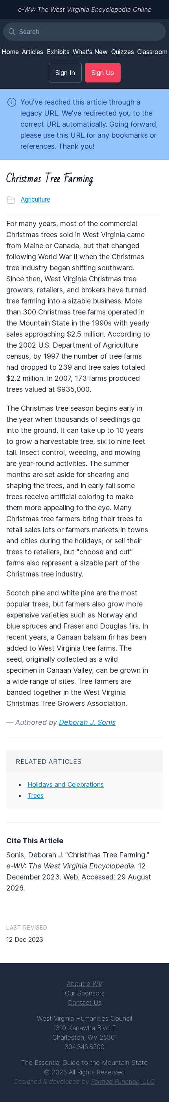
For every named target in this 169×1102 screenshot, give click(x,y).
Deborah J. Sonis (87, 722)
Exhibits (58, 52)
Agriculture (35, 199)
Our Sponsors (85, 993)
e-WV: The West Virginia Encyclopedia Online (84, 9)
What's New (90, 52)
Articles (32, 52)
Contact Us (85, 1003)
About (84, 984)
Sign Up (103, 73)
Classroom (152, 52)
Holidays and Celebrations (66, 784)
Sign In (65, 73)
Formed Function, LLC (123, 1081)
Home (10, 52)
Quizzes (122, 52)
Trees (36, 795)
